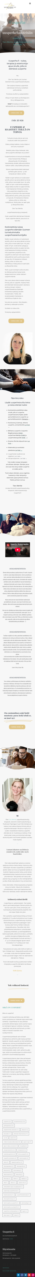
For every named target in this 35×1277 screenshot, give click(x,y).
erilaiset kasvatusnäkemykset (12, 1142)
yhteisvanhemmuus (9, 1199)
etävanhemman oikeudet (11, 1129)
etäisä (16, 1215)
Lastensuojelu (23, 1158)
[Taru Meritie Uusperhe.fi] (10, 1)
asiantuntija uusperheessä (11, 1190)
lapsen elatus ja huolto (10, 1146)
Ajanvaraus (6, 1267)
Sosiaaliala (23, 1146)
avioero (13, 1138)
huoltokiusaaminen (9, 1154)
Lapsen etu (22, 1182)
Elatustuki (7, 1170)
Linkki (11, 1239)
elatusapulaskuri (9, 1166)
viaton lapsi (7, 1215)
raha (5, 1182)
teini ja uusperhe (23, 1154)
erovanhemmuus (19, 1121)
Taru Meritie (12, 819)
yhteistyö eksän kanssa (21, 1133)
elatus (6, 1162)
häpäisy (24, 1178)
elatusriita (19, 1174)
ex (5, 1138)
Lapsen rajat (27, 1142)
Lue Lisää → (17, 456)
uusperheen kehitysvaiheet (11, 1211)
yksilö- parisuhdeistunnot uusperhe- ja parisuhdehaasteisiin (18, 417)
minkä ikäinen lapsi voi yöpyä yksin (13, 1186)
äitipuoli (25, 1129)
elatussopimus (8, 1174)
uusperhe (7, 1121)
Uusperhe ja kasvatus (10, 1158)
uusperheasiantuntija (23, 1195)
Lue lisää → (23, 458)
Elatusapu (7, 1178)
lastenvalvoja (17, 1170)
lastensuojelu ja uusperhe (11, 1203)
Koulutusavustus (9, 1195)
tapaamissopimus (17, 1162)
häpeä (15, 1178)
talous (13, 1182)
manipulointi (22, 1150)
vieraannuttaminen (9, 1150)
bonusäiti (7, 1133)
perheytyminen (9, 1125)
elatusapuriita (21, 1166)
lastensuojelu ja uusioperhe (11, 1207)
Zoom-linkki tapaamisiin (9, 1271)
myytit (24, 1211)
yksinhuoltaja (26, 1203)
